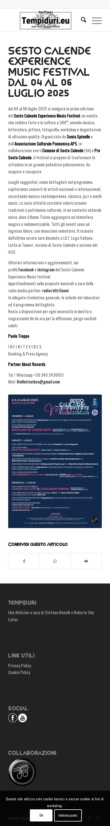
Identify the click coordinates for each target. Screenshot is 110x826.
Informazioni (67, 815)
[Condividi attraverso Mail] (86, 561)
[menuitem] (80, 20)
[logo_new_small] (45, 20)
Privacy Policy (19, 665)
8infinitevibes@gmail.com (38, 381)
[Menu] (94, 20)
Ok (41, 815)
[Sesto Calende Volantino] (55, 461)
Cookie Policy (19, 672)
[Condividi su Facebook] (23, 561)
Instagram (46, 269)
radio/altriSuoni (55, 290)
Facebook (26, 269)
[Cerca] (80, 20)
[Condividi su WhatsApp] (55, 561)
